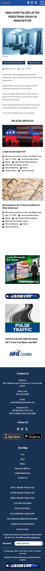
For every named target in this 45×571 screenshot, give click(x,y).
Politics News (10, 171)
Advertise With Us (22, 468)
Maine (7, 162)
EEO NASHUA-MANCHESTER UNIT (22, 519)
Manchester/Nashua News (13, 63)
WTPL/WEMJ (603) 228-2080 (22, 413)
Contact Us (22, 478)
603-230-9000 (22, 394)
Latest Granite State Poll (13, 151)
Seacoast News (27, 171)
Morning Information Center (16, 165)
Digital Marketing (22, 473)
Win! (22, 459)
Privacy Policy (22, 529)
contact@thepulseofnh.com (22, 402)
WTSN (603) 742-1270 (22, 410)
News (25, 168)
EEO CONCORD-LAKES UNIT (22, 514)
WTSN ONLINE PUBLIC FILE (22, 493)
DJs (22, 454)
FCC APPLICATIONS (22, 503)
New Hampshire (35, 63)
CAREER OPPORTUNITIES (22, 524)
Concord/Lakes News (30, 159)
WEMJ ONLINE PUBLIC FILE (22, 498)
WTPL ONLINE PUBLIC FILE (22, 487)
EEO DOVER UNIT (22, 508)
